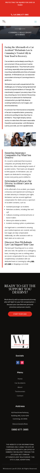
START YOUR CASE (20, 314)
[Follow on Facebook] (18, 362)
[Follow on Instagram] (22, 362)
